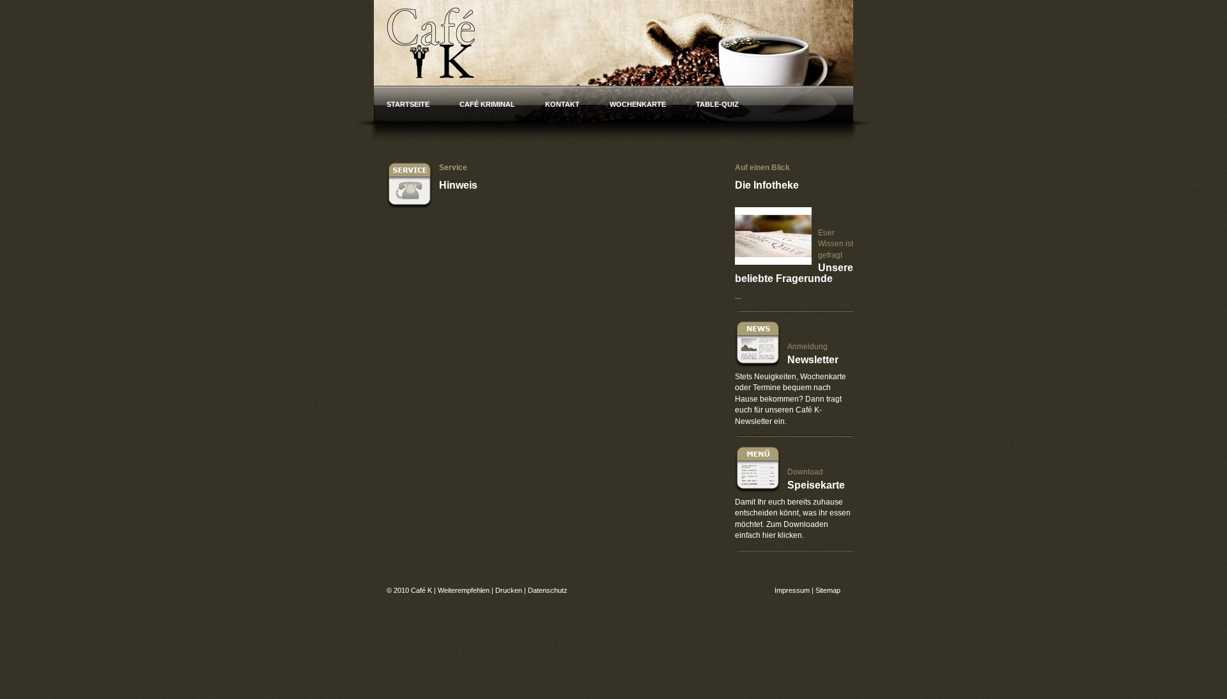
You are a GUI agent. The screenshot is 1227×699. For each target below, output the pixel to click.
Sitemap (827, 590)
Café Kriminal (487, 104)
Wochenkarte (638, 104)
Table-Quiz (717, 104)
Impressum (792, 590)
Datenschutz (547, 590)
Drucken (508, 590)
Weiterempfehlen (464, 590)
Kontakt (562, 104)
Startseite (408, 104)
